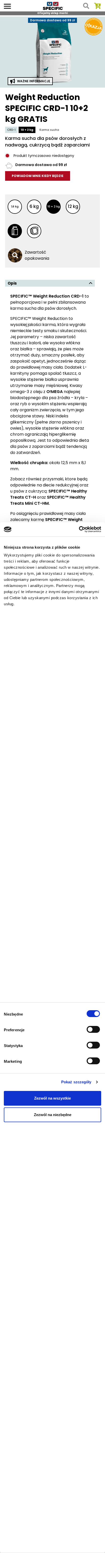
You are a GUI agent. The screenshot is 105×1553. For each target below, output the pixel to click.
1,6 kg (15, 206)
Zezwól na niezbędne (52, 1115)
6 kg (34, 206)
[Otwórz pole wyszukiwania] (86, 5)
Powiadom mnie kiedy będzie (37, 176)
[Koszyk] (97, 5)
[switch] (94, 1030)
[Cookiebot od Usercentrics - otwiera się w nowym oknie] (79, 529)
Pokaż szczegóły (76, 1082)
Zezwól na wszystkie (52, 1098)
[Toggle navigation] (7, 6)
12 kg (73, 206)
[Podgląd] (52, 51)
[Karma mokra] (34, 231)
